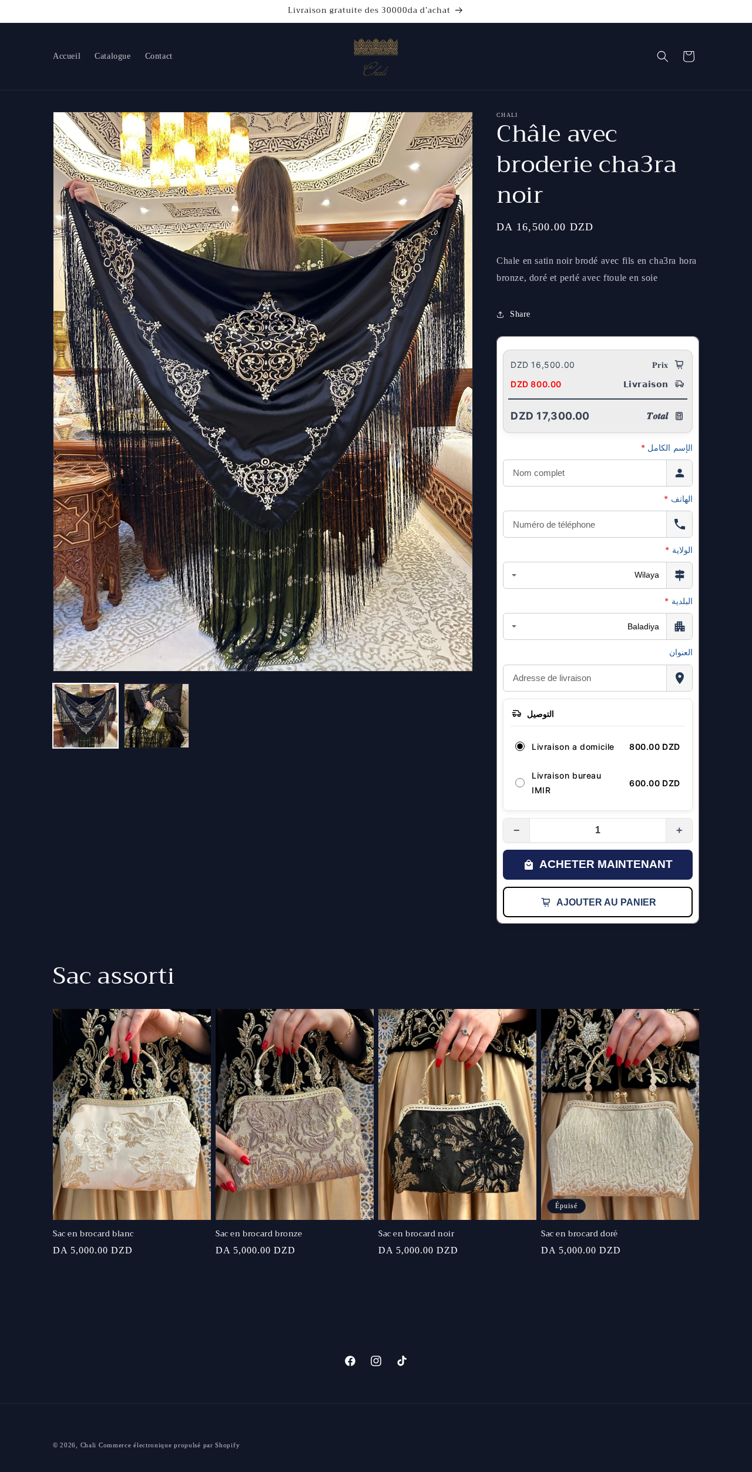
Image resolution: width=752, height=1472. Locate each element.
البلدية (678, 601)
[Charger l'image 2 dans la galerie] (156, 716)
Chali (89, 1444)
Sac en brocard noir (416, 1235)
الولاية (679, 550)
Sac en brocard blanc (93, 1235)
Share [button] (520, 314)
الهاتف (678, 499)
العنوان (681, 652)
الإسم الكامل (667, 447)
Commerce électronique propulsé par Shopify (169, 1444)
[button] (663, 56)
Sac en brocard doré (579, 1235)
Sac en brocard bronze (259, 1235)
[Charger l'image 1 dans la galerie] (85, 716)
